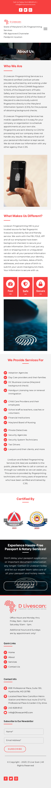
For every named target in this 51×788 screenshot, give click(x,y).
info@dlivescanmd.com (25, 4)
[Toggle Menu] (45, 29)
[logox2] (25, 600)
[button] (5, 520)
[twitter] (11, 779)
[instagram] (16, 779)
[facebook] (6, 779)
